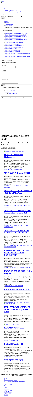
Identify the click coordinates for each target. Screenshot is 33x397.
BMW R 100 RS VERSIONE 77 (17, 289)
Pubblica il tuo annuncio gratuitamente (14, 11)
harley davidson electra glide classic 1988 (16, 33)
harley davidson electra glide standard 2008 (17, 36)
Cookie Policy (8, 392)
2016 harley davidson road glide (14, 42)
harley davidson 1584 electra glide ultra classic (17, 56)
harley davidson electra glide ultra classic (16, 39)
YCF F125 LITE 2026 (13, 360)
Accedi (6, 8)
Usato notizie (7, 393)
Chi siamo (6, 389)
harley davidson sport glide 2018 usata (15, 41)
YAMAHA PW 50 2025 (14, 328)
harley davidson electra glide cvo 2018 (15, 35)
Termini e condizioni (9, 386)
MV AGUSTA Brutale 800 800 (17, 173)
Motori (7, 92)
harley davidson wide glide (12, 50)
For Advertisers (8, 390)
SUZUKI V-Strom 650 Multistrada (13, 156)
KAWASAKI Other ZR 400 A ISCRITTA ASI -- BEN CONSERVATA (16, 252)
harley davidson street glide (12, 51)
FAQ (5, 387)
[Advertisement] (16, 116)
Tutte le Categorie (10, 90)
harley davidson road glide (12, 44)
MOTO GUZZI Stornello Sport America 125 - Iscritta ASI (17, 211)
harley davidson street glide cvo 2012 (15, 45)
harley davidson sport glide (12, 48)
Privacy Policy (8, 384)
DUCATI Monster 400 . (14, 344)
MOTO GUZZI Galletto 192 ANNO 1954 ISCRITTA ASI (16, 231)
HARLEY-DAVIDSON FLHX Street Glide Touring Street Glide (17, 309)
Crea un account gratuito (10, 10)
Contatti (6, 395)
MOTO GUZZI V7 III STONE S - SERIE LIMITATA (18, 192)
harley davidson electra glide (13, 38)
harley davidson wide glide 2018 (14, 47)
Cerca (2, 18)
